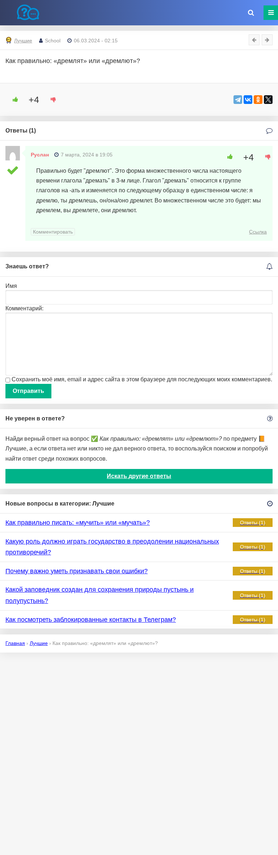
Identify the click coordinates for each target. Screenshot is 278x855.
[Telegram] (237, 99)
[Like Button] (12, 99)
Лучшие (23, 40)
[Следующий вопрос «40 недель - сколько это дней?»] (267, 39)
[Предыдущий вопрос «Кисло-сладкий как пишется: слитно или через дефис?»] (254, 39)
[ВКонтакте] (248, 99)
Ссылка (258, 232)
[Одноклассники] (258, 99)
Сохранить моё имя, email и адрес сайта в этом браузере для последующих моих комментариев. (142, 379)
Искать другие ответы (139, 476)
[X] (268, 99)
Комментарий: (24, 308)
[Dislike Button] (50, 99)
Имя (11, 286)
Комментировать (53, 232)
